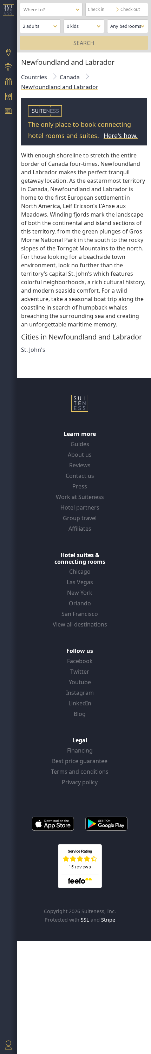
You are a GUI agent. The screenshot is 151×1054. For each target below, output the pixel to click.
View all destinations (80, 624)
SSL (85, 919)
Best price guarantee (79, 761)
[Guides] (8, 68)
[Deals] (8, 82)
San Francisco (79, 614)
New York (79, 593)
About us (80, 455)
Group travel (80, 518)
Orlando (80, 603)
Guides (80, 444)
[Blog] (8, 112)
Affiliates (79, 528)
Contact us (80, 476)
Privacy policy (80, 782)
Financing (80, 750)
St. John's (33, 350)
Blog (80, 714)
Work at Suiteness (80, 497)
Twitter (79, 671)
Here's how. (121, 135)
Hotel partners (79, 507)
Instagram (80, 693)
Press (79, 486)
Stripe (108, 919)
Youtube (80, 682)
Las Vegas (80, 582)
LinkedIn (79, 703)
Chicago (80, 571)
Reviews (80, 465)
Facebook (80, 661)
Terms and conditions (80, 771)
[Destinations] (8, 53)
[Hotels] (8, 97)
